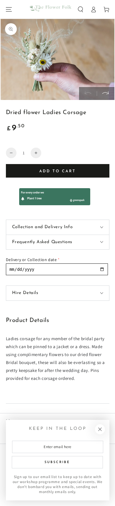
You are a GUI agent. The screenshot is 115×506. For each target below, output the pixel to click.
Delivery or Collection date (31, 259)
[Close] (99, 429)
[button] (80, 9)
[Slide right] (105, 93)
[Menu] (8, 9)
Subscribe (57, 462)
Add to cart (57, 171)
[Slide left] (88, 93)
